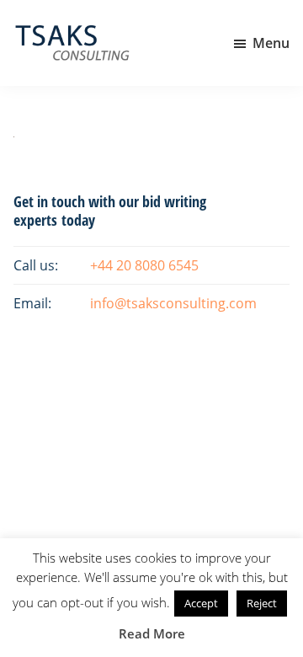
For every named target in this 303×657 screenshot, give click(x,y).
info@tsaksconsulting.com (173, 303)
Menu (271, 43)
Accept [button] (201, 603)
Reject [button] (262, 603)
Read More (152, 633)
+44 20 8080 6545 (144, 265)
